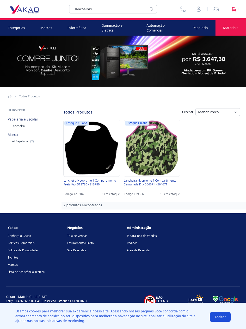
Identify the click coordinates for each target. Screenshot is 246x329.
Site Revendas (76, 250)
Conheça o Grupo (19, 236)
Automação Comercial (156, 27)
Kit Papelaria (23, 141)
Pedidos (132, 243)
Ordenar (187, 112)
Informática (77, 27)
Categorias (16, 27)
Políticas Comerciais (21, 243)
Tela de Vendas (77, 236)
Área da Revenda (138, 250)
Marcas (46, 27)
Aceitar (220, 317)
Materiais (230, 27)
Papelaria (200, 27)
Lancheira (18, 126)
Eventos (13, 257)
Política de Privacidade (23, 250)
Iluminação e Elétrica (112, 27)
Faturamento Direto (80, 243)
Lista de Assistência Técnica (26, 272)
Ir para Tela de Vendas (142, 236)
